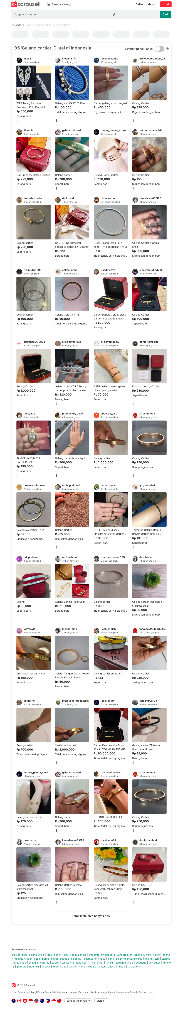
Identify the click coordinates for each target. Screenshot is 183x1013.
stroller (56, 962)
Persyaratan (121, 992)
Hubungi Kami (35, 992)
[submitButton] (165, 14)
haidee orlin (134, 966)
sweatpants (108, 954)
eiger (119, 958)
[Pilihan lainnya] (17, 120)
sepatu (92, 966)
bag (64, 966)
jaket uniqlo (19, 962)
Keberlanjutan (58, 992)
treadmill (94, 954)
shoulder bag (19, 954)
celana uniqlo (36, 954)
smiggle (33, 962)
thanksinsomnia (133, 958)
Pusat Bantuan (18, 992)
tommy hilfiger (23, 958)
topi (157, 958)
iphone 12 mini (142, 954)
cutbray (44, 962)
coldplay (76, 958)
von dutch (154, 962)
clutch (102, 966)
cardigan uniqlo (124, 962)
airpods (46, 966)
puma (45, 958)
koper (56, 966)
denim (57, 954)
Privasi (133, 992)
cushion (112, 966)
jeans (111, 958)
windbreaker (124, 954)
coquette (141, 962)
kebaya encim (78, 954)
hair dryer (97, 962)
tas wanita (68, 962)
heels (122, 966)
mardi (54, 958)
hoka (102, 958)
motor (82, 966)
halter (156, 954)
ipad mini (34, 966)
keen (37, 958)
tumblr (109, 962)
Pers (47, 992)
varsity (73, 966)
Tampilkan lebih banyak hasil (91, 916)
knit (65, 954)
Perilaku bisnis (146, 992)
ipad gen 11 (83, 962)
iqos (49, 954)
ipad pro (21, 966)
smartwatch (90, 958)
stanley (166, 958)
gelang (149, 958)
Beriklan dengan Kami (102, 992)
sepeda (64, 958)
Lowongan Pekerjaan (78, 992)
